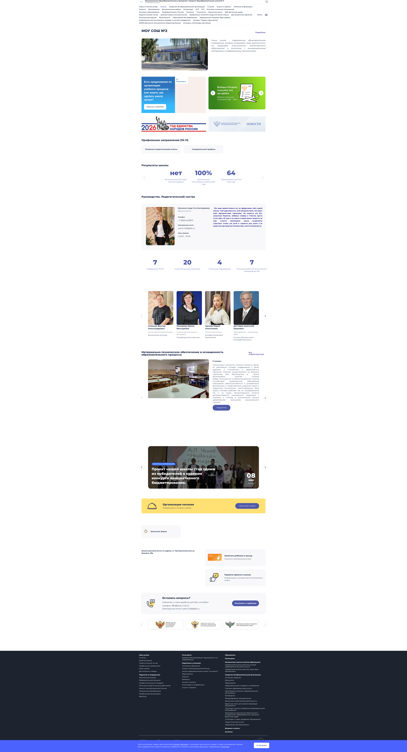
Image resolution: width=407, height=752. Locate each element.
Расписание (230, 659)
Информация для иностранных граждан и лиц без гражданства (165, 20)
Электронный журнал (148, 17)
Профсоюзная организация (150, 694)
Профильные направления (149, 666)
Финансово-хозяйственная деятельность (241, 701)
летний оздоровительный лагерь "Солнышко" (200, 671)
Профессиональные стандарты (151, 683)
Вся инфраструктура (256, 353)
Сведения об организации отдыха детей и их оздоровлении (199, 659)
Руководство (230, 696)
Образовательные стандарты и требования (242, 686)
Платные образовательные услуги (238, 688)
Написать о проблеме (155, 107)
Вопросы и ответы (232, 728)
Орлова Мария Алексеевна (212, 327)
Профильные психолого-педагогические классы (209, 15)
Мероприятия (154, 9)
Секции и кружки (189, 682)
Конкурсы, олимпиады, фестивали (197, 23)
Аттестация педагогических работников (155, 686)
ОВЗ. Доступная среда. (234, 12)
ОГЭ (197, 9)
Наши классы (144, 668)
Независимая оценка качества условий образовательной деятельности (240, 666)
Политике (225, 747)
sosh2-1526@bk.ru (190, 609)
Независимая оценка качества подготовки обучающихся (242, 670)
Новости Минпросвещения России (153, 688)
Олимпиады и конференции (193, 685)
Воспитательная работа (171, 9)
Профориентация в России (173, 12)
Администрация (145, 660)
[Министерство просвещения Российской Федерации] (165, 625)
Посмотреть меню (247, 506)
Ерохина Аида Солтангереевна (194, 208)
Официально (230, 655)
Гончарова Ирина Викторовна (185, 327)
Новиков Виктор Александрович (156, 327)
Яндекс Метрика (181, 744)
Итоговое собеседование (149, 12)
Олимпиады (188, 9)
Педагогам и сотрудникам (149, 675)
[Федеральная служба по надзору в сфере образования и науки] (241, 625)
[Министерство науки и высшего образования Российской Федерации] (203, 625)
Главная (163, 7)
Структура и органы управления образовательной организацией (245, 709)
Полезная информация (243, 7)
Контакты (190, 12)
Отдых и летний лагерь (148, 7)
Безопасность (164, 17)
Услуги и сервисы (224, 7)
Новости (142, 9)
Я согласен (262, 745)
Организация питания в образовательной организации (241, 692)
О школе (210, 7)
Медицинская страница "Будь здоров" (215, 17)
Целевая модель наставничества (174, 15)
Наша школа (144, 655)
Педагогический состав (148, 15)
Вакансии (143, 696)
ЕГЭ (202, 9)
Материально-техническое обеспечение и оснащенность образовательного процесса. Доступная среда (242, 715)
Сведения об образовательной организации (187, 7)
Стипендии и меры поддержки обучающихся (243, 719)
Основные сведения (233, 678)
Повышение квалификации (150, 691)
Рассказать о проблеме (245, 603)
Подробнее (260, 32)
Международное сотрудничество (238, 698)
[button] (266, 1)
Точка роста (201, 12)
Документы (229, 680)
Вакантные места (215, 12)
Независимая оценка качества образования (242, 662)
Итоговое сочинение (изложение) (220, 9)
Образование (230, 683)
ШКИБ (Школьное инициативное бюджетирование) (160, 23)
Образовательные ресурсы (149, 680)
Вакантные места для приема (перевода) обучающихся (241, 705)
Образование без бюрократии (185, 17)
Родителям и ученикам (191, 663)
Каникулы (186, 679)
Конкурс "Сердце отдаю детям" (205, 20)
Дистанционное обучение (241, 15)
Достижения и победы (148, 671)
